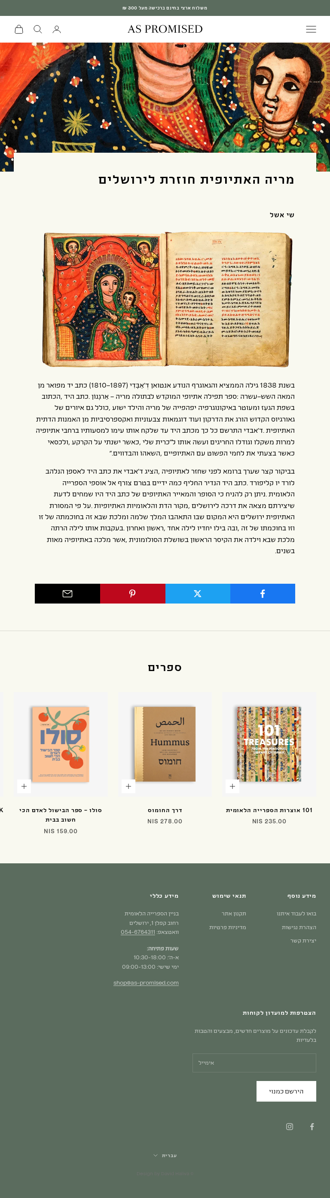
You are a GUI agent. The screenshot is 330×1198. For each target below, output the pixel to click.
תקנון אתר (234, 913)
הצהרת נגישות (299, 927)
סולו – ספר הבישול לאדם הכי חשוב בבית (60, 815)
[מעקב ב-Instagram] (289, 1126)
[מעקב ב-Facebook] (312, 1126)
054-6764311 (138, 931)
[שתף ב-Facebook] (262, 593)
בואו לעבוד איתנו (296, 913)
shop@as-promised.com (146, 982)
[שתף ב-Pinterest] (132, 593)
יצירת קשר (303, 940)
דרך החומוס (165, 810)
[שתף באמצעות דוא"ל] (67, 593)
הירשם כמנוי (286, 1091)
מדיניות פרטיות (227, 927)
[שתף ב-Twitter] (197, 593)
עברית (169, 1155)
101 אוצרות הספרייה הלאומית (269, 810)
